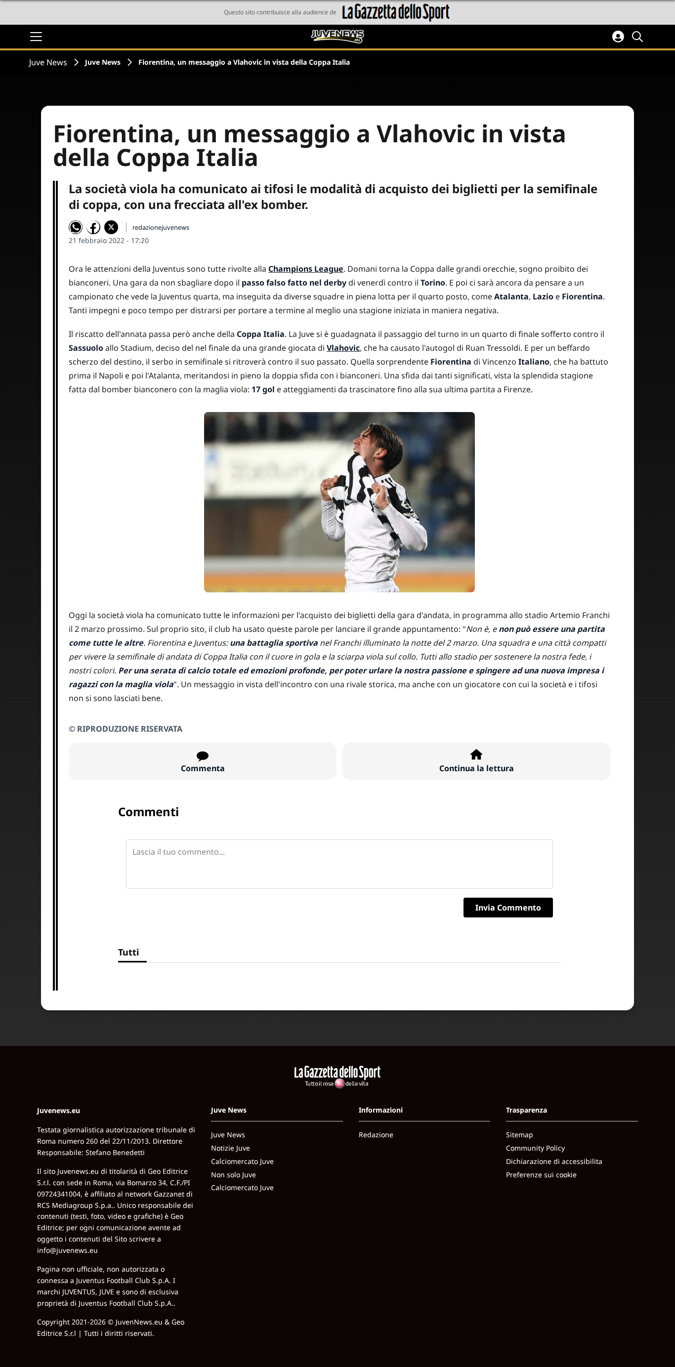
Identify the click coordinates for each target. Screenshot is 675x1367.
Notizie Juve (230, 1148)
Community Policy (535, 1148)
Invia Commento (508, 907)
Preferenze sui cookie (541, 1174)
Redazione (376, 1134)
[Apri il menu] (36, 36)
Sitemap (519, 1134)
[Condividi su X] (111, 227)
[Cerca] (639, 36)
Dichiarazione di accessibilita (554, 1161)
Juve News (48, 62)
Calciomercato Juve (242, 1161)
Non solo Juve (233, 1174)
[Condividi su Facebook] (93, 227)
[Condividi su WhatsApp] (76, 227)
